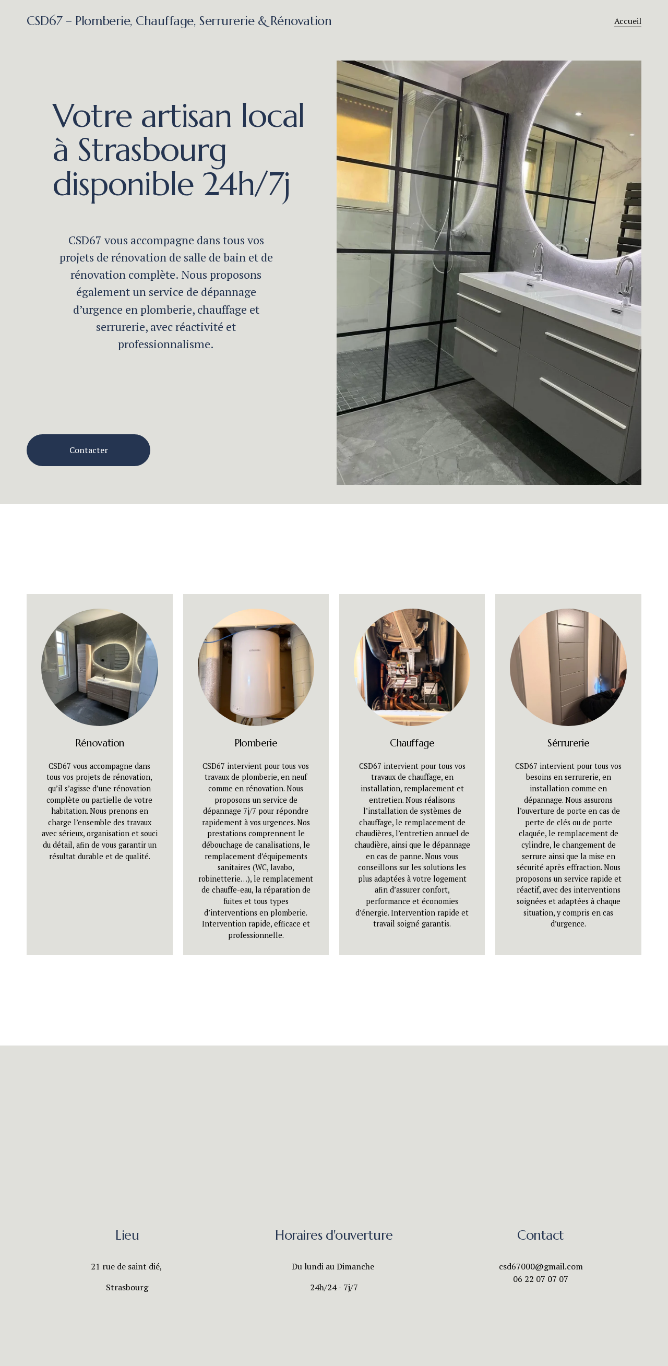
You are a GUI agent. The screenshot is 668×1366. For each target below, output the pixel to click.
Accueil (627, 21)
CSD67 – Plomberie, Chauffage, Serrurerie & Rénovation (179, 21)
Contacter (88, 450)
